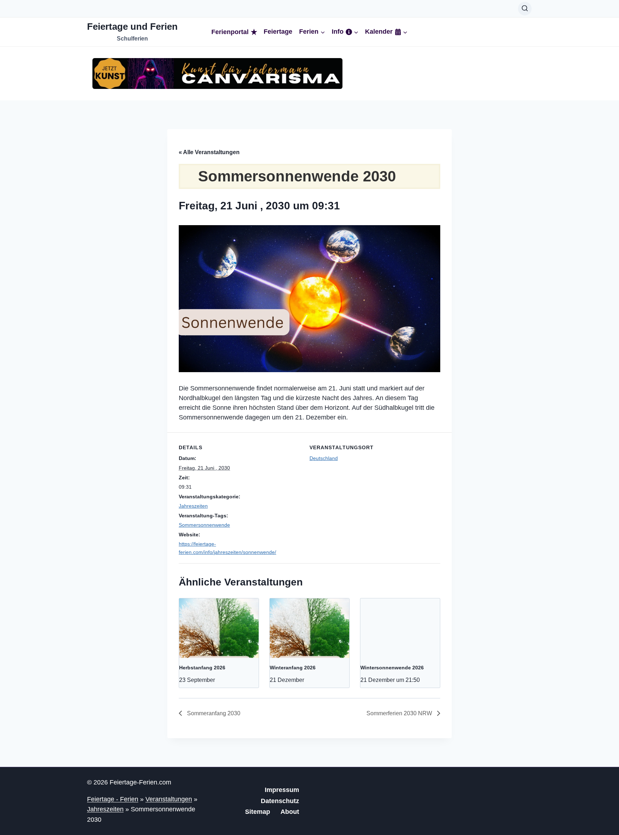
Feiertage (278, 31)
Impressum (282, 789)
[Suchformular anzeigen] (525, 8)
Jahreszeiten (193, 506)
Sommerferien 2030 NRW (399, 713)
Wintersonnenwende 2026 (392, 667)
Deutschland (324, 458)
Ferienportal (230, 31)
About (289, 811)
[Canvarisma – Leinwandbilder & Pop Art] (217, 73)
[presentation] (219, 628)
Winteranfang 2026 (293, 667)
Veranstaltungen (168, 799)
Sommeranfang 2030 (213, 713)
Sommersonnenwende (204, 525)
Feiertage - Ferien (112, 799)
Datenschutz (280, 801)
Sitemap (257, 811)
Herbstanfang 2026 (202, 667)
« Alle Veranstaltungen (209, 152)
